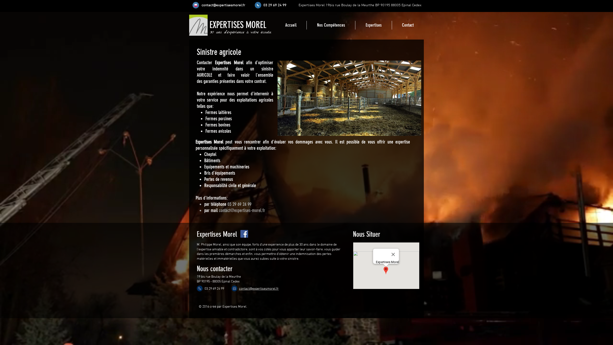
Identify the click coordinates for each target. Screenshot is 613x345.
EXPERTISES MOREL (238, 25)
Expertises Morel (229, 62)
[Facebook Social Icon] (244, 234)
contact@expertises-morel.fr (242, 210)
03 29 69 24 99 (239, 204)
